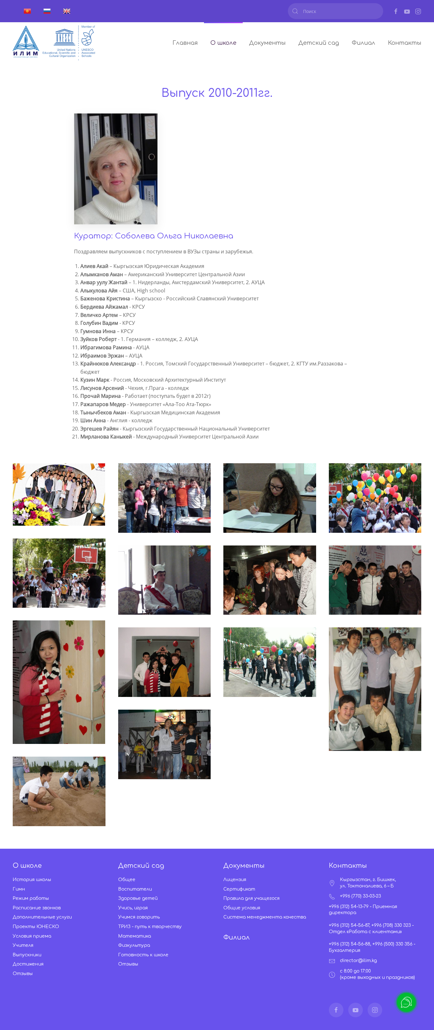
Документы (267, 43)
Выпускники (27, 955)
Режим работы (31, 898)
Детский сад (318, 43)
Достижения (28, 964)
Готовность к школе (143, 955)
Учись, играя (133, 908)
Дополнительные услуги (42, 917)
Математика (134, 936)
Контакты (404, 43)
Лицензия (234, 879)
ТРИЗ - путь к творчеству (150, 926)
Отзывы (23, 973)
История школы (32, 879)
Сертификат (239, 889)
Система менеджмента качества (264, 917)
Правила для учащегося (251, 898)
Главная (185, 43)
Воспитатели (135, 889)
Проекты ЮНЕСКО (36, 926)
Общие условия (241, 908)
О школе (223, 43)
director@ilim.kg (358, 960)
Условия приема (32, 936)
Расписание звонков (37, 908)
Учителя (23, 945)
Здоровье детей (138, 898)
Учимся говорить (139, 917)
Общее (126, 879)
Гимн (19, 889)
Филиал (363, 43)
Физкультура (134, 945)
